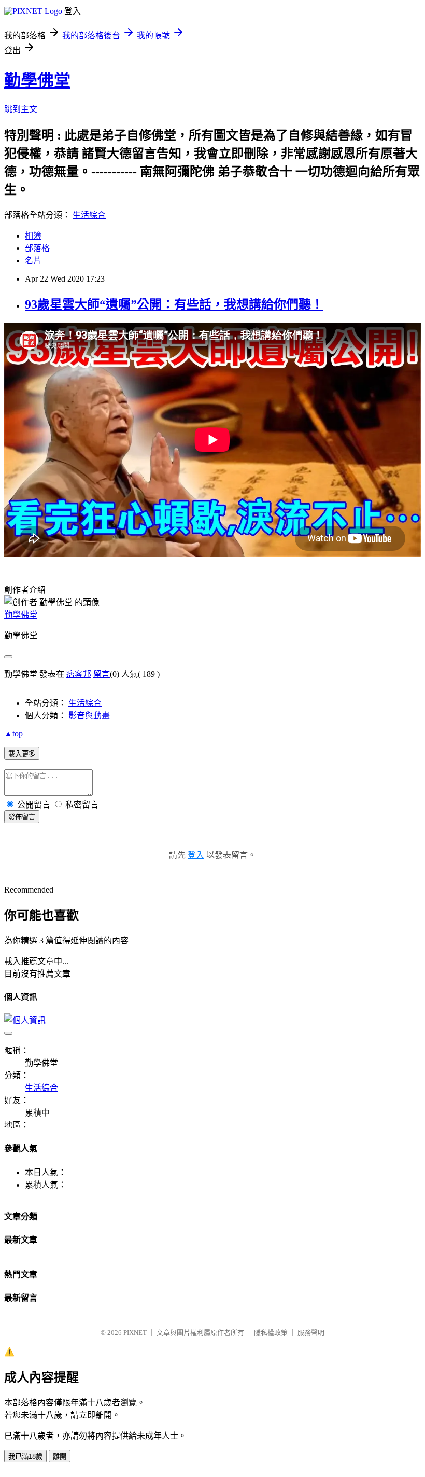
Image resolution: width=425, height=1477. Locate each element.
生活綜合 (89, 215)
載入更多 (21, 754)
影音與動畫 (89, 715)
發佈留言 (21, 817)
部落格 (37, 248)
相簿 (33, 235)
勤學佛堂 (37, 80)
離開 (59, 1456)
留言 (101, 674)
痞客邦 (78, 674)
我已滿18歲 (25, 1456)
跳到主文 (20, 109)
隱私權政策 (271, 1332)
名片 (33, 260)
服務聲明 (311, 1332)
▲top (13, 733)
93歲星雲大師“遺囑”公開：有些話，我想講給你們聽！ (174, 304)
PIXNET (135, 1332)
